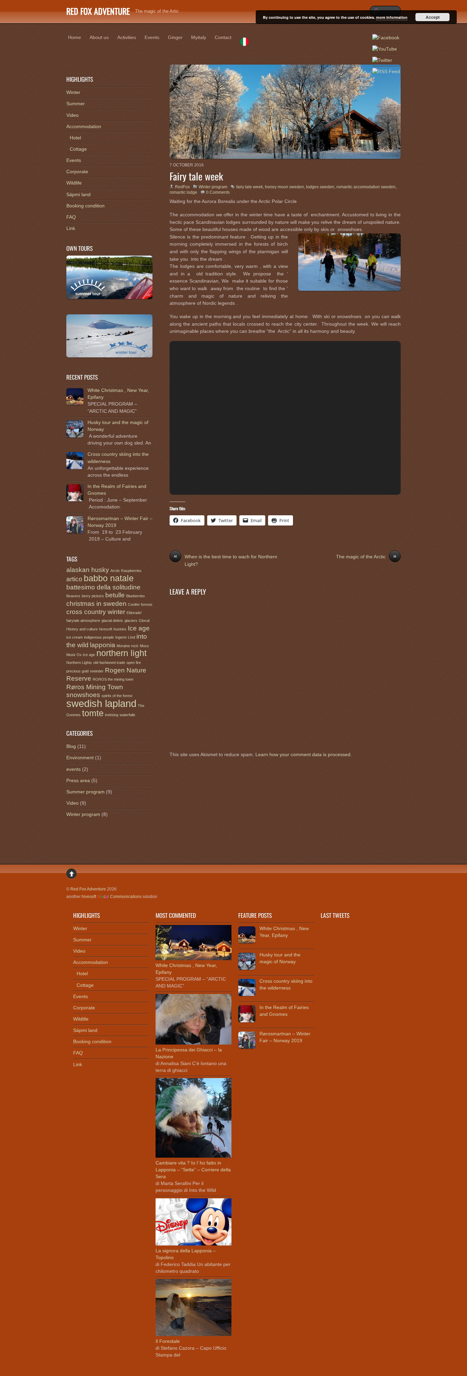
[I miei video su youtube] (384, 49)
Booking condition (85, 205)
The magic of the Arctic (366, 556)
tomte (93, 713)
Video (72, 115)
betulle (115, 595)
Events (152, 37)
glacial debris (112, 620)
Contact (223, 37)
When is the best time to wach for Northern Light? (225, 560)
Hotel (75, 137)
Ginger (175, 37)
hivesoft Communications (112, 896)
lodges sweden (320, 187)
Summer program (85, 791)
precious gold (77, 671)
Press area (78, 780)
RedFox (182, 187)
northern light (121, 653)
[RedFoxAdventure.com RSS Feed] (386, 71)
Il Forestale (168, 1341)
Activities (126, 37)
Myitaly (198, 37)
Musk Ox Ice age (80, 655)
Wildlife (74, 183)
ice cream (74, 637)
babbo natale (109, 578)
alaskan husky (87, 569)
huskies (120, 629)
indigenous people (99, 637)
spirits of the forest (117, 696)
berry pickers (93, 596)
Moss (144, 646)
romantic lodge (183, 192)
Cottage (78, 149)
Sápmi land (78, 194)
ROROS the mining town (113, 679)
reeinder (97, 671)
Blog (71, 746)
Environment (80, 757)
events (73, 769)
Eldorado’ (134, 613)
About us (99, 37)
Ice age (139, 628)
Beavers (73, 596)
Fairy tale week (196, 176)
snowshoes (83, 694)
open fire (133, 662)
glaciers (130, 620)
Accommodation (83, 126)
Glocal (144, 620)
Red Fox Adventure (88, 889)
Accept (433, 17)
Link (70, 228)
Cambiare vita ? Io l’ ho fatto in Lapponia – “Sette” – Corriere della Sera (193, 1169)
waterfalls (127, 715)
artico (74, 579)
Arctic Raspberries (126, 571)
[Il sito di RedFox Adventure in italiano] (244, 43)
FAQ (71, 217)
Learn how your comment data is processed (302, 754)
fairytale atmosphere (83, 620)
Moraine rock (127, 646)
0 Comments (218, 192)
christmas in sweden (96, 603)
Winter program (213, 187)
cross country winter (95, 611)
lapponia (102, 645)
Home (74, 37)
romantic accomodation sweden (366, 187)
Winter (73, 92)
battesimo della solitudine (103, 587)
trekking (111, 715)
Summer (75, 103)
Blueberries (135, 596)
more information (392, 17)
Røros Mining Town (94, 687)
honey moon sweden (284, 187)
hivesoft (105, 629)
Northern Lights (79, 662)
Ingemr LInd (125, 637)
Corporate (77, 171)
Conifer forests (140, 604)
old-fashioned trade (109, 662)
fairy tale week (249, 187)
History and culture (82, 629)
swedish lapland (101, 703)
